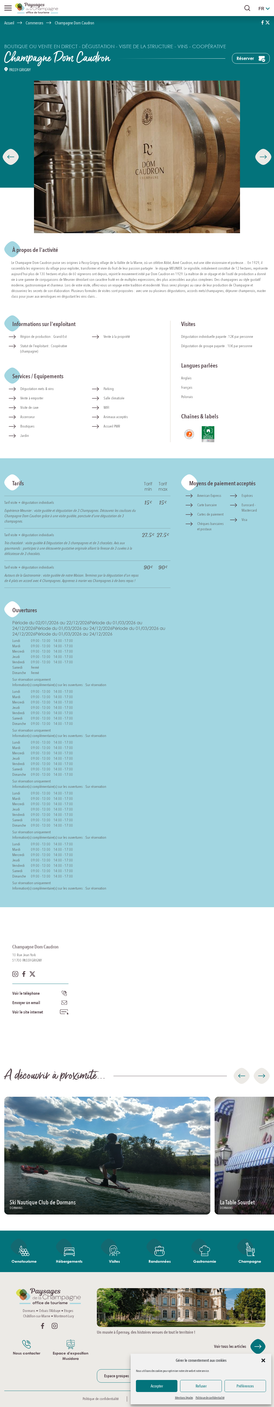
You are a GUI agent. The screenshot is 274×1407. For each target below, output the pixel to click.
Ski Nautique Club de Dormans (43, 1202)
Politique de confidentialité (210, 1397)
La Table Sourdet (237, 1202)
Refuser (201, 1386)
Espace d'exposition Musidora (70, 1356)
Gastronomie (204, 1261)
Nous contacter (26, 1353)
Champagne (249, 1261)
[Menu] (8, 8)
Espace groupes (116, 1376)
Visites (114, 1261)
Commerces (34, 23)
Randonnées (160, 1261)
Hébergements (69, 1261)
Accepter (157, 1386)
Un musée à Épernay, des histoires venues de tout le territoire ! (146, 1332)
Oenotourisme (24, 1261)
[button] (263, 1360)
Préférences (245, 1386)
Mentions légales (184, 1397)
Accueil (9, 23)
